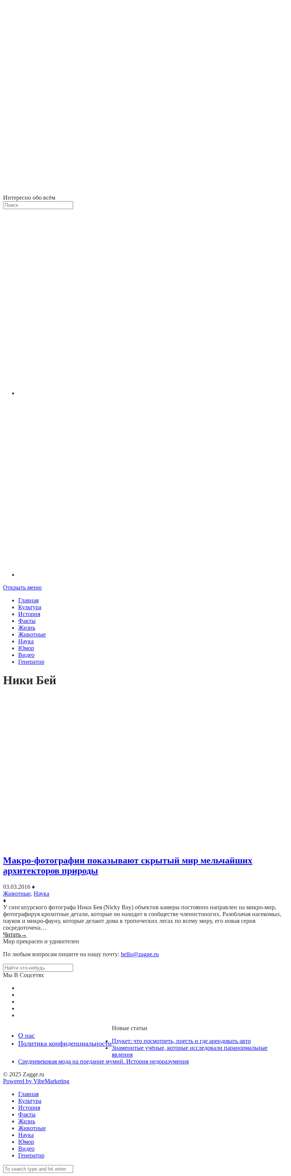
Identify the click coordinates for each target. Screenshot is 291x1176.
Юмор (26, 648)
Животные (32, 634)
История (29, 614)
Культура (29, 607)
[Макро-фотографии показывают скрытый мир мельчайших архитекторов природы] (145, 772)
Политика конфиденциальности (65, 1043)
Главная (28, 600)
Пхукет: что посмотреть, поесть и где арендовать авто (181, 1041)
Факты (27, 621)
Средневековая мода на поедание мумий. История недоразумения (103, 1061)
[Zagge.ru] (145, 191)
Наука (26, 641)
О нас (26, 1035)
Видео (26, 655)
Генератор (31, 661)
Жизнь (26, 627)
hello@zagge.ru (140, 954)
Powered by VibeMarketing (36, 1081)
